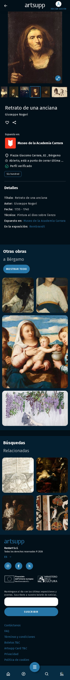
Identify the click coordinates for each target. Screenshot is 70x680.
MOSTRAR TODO (16, 269)
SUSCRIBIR (31, 611)
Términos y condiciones (19, 637)
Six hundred (13, 174)
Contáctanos (12, 625)
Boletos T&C (12, 642)
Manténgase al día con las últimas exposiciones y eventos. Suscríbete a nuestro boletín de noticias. (30, 593)
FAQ (6, 631)
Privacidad (11, 654)
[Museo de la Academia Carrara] (10, 143)
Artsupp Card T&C (15, 648)
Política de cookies (16, 660)
